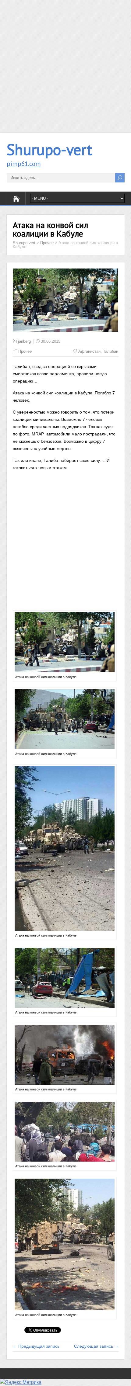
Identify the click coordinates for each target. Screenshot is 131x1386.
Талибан (110, 351)
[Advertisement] (65, 65)
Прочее (25, 351)
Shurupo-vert (49, 149)
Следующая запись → (96, 1346)
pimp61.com (24, 164)
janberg (24, 341)
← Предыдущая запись (36, 1346)
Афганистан (89, 351)
